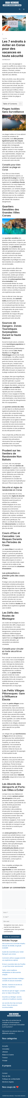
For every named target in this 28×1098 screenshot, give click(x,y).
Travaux (5, 1057)
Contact (4, 1073)
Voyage (4, 1060)
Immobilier (5, 1049)
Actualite (5, 1046)
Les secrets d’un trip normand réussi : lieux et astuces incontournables (12, 1005)
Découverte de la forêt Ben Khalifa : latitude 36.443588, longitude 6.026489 (13, 946)
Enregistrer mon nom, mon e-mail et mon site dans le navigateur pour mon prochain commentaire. (14, 928)
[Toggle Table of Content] (19, 103)
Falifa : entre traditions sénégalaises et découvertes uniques (11, 972)
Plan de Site (6, 1076)
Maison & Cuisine (8, 1055)
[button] (20, 9)
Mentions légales (8, 1082)
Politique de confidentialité (11, 1079)
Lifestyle (5, 1052)
